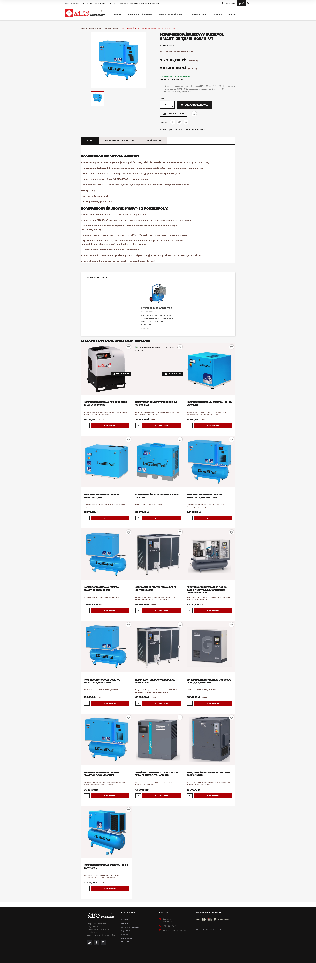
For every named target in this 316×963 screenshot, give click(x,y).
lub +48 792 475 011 (107, 3)
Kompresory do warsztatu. (156, 308)
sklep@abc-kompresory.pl (146, 3)
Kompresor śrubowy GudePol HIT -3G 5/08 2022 (209, 403)
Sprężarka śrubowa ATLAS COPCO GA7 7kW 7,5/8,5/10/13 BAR (209, 681)
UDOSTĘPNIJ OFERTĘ (171, 130)
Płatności (125, 923)
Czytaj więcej (146, 328)
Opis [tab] (90, 140)
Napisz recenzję (169, 45)
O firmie (124, 934)
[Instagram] (103, 942)
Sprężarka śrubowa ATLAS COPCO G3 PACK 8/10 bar (208, 773)
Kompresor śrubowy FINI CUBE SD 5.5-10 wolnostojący (106, 403)
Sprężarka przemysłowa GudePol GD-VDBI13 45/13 (155, 588)
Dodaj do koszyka (194, 104)
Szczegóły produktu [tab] (119, 140)
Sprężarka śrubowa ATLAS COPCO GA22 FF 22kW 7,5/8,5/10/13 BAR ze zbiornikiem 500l (207, 590)
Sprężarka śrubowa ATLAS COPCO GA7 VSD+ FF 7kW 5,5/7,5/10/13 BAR (157, 773)
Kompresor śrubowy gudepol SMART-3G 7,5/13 (102, 496)
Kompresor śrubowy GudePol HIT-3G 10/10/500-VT (106, 866)
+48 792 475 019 (89, 3)
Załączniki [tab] (153, 140)
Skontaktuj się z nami (130, 942)
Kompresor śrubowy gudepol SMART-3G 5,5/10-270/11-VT (205, 496)
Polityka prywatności (130, 927)
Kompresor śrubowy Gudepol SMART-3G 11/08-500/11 (102, 588)
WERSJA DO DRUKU (196, 130)
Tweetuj (179, 122)
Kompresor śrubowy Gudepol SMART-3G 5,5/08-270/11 (102, 681)
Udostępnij (172, 122)
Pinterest (185, 122)
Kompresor (169, 86)
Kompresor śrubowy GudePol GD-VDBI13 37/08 (155, 681)
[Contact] (96, 942)
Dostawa (125, 920)
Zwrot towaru (127, 938)
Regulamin (125, 931)
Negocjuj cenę (173, 113)
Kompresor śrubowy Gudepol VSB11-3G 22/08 (157, 496)
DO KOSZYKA (111, 425)
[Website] (89, 942)
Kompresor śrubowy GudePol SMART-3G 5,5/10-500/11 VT (102, 773)
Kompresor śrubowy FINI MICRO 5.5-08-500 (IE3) (156, 403)
